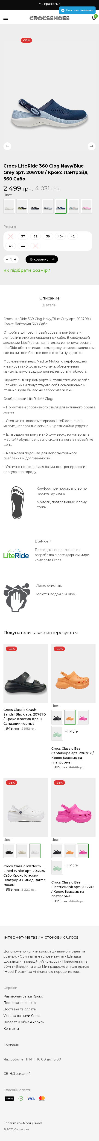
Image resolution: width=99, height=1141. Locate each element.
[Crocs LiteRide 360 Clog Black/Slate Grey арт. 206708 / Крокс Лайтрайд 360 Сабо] (35, 206)
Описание (49, 298)
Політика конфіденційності (23, 1123)
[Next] (92, 146)
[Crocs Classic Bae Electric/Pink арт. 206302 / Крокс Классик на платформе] (83, 717)
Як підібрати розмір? (26, 270)
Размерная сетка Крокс (23, 996)
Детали (49, 305)
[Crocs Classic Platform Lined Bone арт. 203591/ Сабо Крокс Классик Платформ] (22, 851)
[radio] (23, 236)
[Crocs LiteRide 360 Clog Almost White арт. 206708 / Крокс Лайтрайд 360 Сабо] (9, 206)
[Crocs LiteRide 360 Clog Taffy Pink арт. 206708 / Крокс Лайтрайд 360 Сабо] (86, 206)
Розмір (9, 227)
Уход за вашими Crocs (21, 1016)
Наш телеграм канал (79, 10)
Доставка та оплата (19, 1003)
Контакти (11, 1029)
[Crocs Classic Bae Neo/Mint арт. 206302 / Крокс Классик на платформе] (57, 733)
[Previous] (7, 146)
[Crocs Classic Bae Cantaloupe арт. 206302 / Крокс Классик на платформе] (70, 851)
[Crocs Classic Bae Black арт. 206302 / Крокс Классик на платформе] (57, 717)
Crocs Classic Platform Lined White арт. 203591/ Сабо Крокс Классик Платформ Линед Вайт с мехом (24, 875)
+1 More (71, 731)
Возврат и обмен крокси (23, 1022)
